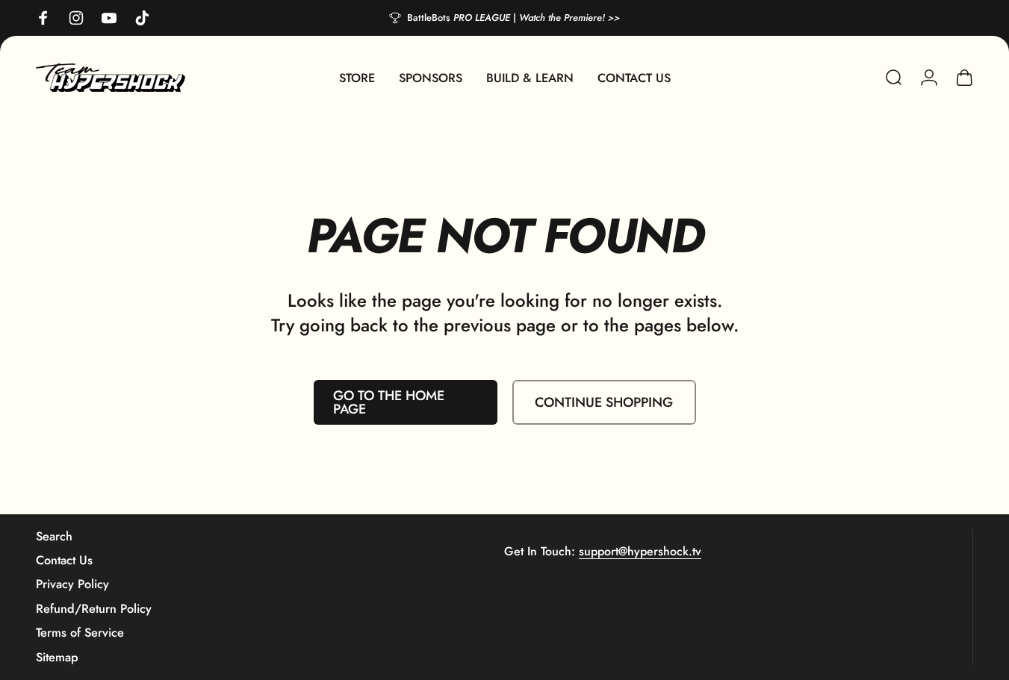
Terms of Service (80, 633)
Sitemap (57, 657)
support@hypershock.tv (640, 551)
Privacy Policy (72, 584)
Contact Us (64, 560)
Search (54, 536)
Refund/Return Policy (94, 609)
